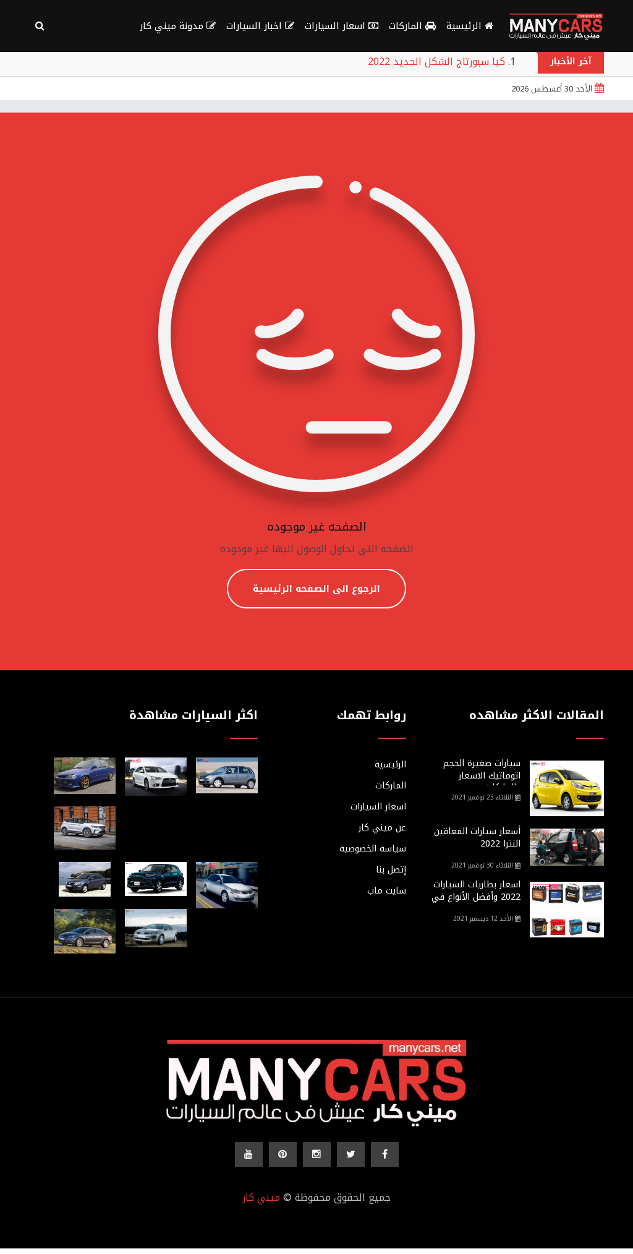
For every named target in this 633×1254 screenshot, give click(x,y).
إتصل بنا (391, 870)
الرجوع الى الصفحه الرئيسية (316, 588)
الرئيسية (465, 26)
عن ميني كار (382, 828)
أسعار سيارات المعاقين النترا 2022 (477, 837)
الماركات (407, 26)
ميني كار (261, 1197)
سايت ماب (386, 891)
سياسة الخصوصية (372, 849)
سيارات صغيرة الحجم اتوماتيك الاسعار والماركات (481, 775)
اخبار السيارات (255, 26)
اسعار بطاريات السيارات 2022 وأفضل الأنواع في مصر (475, 896)
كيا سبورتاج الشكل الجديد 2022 (436, 61)
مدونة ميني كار (173, 26)
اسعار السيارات (336, 26)
